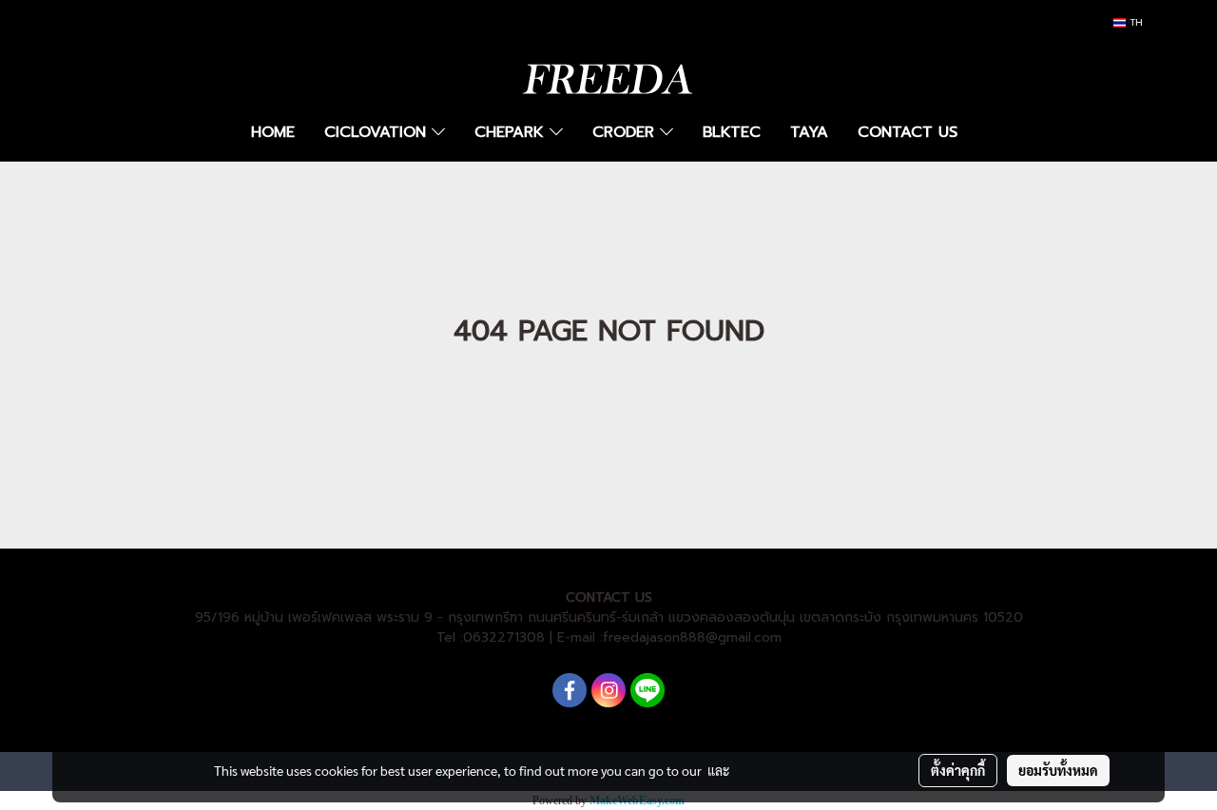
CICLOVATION (378, 132)
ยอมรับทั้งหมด (1058, 770)
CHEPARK (512, 132)
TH (1134, 22)
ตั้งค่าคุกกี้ (958, 770)
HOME (273, 132)
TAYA (809, 132)
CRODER (626, 132)
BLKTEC (732, 132)
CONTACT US (907, 132)
